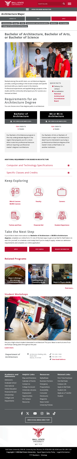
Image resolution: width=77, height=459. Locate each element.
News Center (44, 402)
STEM (22, 23)
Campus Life (62, 384)
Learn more (9, 348)
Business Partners (46, 381)
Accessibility (44, 390)
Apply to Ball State (64, 387)
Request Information (62, 249)
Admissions (9, 380)
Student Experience (62, 225)
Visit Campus (39, 249)
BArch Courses (15, 201)
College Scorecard (28, 387)
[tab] (38, 165)
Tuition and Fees (15, 225)
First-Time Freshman (65, 378)
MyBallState (44, 378)
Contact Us (12, 18)
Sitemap (44, 455)
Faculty (38, 201)
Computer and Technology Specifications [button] (30, 165)
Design (15, 23)
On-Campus (64, 23)
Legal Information (63, 452)
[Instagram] (42, 413)
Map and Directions (29, 378)
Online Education (11, 389)
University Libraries (29, 390)
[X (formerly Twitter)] (27, 413)
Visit (38, 18)
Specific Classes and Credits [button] (22, 172)
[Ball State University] (38, 436)
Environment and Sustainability (37, 23)
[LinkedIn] (48, 413)
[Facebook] (22, 413)
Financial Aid (38, 225)
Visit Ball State (63, 381)
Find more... (69, 288)
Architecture (7, 23)
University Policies (46, 405)
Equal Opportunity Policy (46, 452)
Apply (63, 18)
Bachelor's (54, 23)
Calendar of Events (29, 381)
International (9, 386)
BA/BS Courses (15, 204)
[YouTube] (35, 413)
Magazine (43, 399)
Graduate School (10, 383)
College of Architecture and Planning (15, 26)
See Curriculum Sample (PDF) (22, 121)
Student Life (62, 390)
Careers (62, 201)
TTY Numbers (34, 455)
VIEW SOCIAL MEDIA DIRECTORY (38, 420)
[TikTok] (54, 413)
